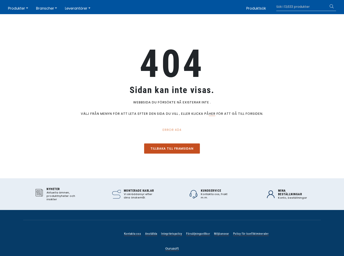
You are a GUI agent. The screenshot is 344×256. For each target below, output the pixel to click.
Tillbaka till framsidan (172, 148)
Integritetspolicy (171, 233)
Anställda (151, 233)
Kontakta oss (132, 233)
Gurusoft (172, 248)
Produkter (16, 8)
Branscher (45, 8)
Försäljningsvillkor (198, 233)
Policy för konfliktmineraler (251, 233)
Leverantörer (76, 8)
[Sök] (331, 7)
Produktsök (256, 8)
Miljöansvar (221, 233)
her (212, 113)
